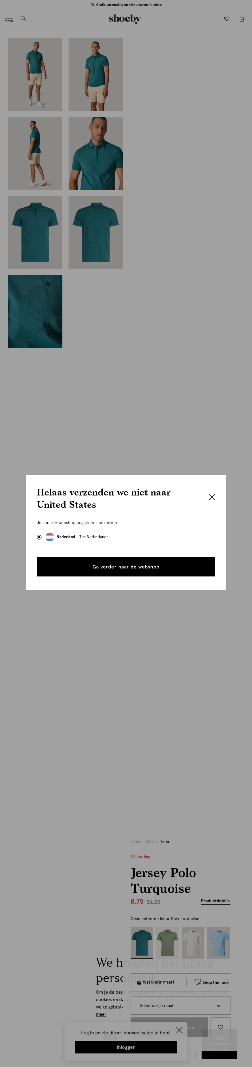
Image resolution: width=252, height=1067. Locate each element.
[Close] (212, 498)
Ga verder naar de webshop (126, 566)
